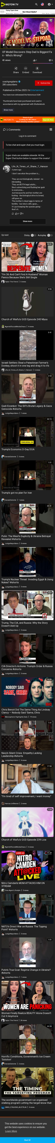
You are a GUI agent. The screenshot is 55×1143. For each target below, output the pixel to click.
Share (16, 72)
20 (37, 45)
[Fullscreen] (51, 45)
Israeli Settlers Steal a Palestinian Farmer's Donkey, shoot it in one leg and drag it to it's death (25, 365)
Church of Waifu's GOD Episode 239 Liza (23, 839)
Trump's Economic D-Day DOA (17, 449)
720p (47, 45)
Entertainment (37, 90)
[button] (42, 4)
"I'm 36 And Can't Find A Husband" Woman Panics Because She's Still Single (24, 276)
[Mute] (42, 45)
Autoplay (42, 235)
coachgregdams (10, 81)
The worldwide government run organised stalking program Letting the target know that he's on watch (26, 1102)
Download (37, 72)
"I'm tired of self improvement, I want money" (26, 796)
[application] (27, 33)
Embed (25, 72)
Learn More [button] (11, 1131)
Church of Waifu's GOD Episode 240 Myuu (24, 319)
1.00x (29, 45)
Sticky (27, 235)
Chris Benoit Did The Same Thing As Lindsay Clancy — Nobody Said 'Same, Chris (25, 711)
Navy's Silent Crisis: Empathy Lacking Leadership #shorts (21, 754)
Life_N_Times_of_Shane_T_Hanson (30, 166)
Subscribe (45, 83)
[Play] (3, 45)
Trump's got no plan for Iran (16, 492)
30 (32, 45)
